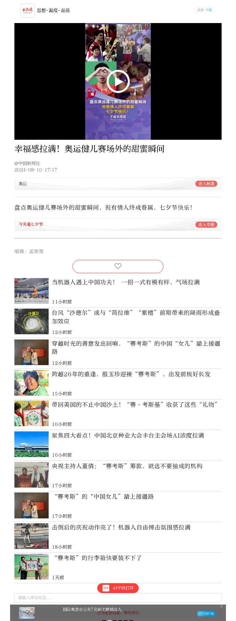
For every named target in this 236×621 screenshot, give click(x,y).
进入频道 (206, 183)
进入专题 (206, 224)
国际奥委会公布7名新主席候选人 (92, 609)
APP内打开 (123, 588)
